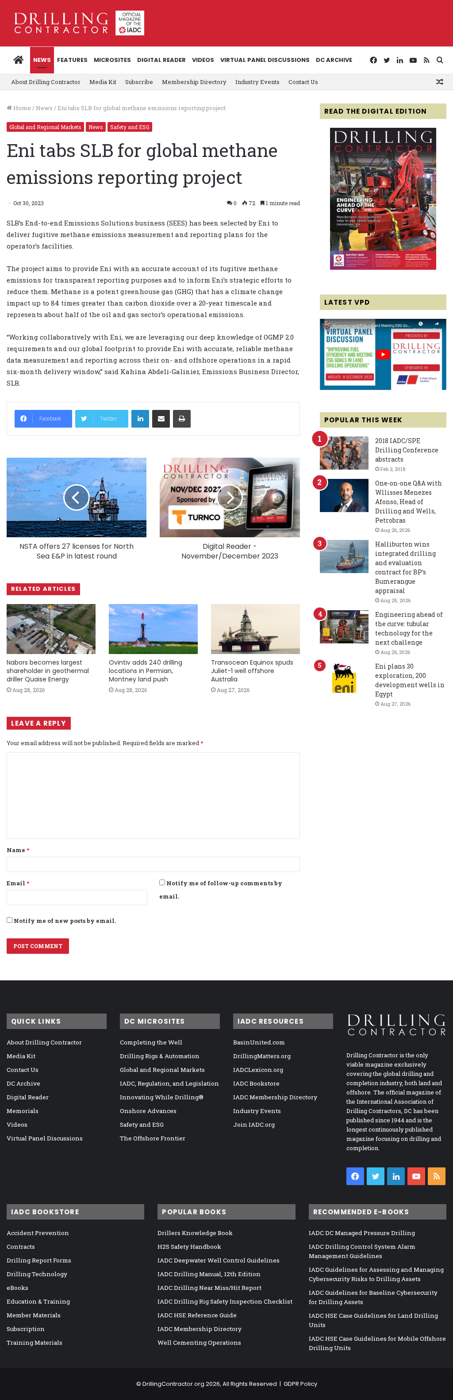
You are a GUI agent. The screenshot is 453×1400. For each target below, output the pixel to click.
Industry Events (257, 82)
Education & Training (38, 1301)
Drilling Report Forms (39, 1260)
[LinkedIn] (140, 419)
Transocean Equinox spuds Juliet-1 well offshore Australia (252, 671)
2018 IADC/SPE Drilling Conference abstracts (406, 449)
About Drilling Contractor (46, 82)
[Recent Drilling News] (383, 268)
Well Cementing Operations (199, 1342)
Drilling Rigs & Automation (160, 1056)
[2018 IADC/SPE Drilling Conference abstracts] (344, 453)
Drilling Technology (37, 1274)
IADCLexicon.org (258, 1070)
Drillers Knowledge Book (195, 1233)
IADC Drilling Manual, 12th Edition (209, 1274)
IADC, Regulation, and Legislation (169, 1083)
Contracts (21, 1247)
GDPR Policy (300, 1384)
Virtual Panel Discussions (265, 60)
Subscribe (139, 82)
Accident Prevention (38, 1233)
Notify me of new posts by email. (65, 921)
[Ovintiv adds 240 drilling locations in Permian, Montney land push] (153, 629)
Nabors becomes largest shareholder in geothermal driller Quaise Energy (48, 671)
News (42, 60)
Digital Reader (161, 60)
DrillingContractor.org (173, 1384)
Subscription (26, 1329)
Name (18, 850)
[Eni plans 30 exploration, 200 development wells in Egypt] (344, 678)
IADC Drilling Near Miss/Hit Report (209, 1288)
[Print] (182, 419)
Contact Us (303, 82)
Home (21, 108)
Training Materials (34, 1342)
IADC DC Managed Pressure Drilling (362, 1233)
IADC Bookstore (256, 1083)
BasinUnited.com (259, 1042)
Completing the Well (151, 1042)
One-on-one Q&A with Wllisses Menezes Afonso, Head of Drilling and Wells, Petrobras (408, 501)
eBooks (17, 1288)
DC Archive (334, 60)
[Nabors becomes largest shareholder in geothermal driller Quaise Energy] (51, 629)
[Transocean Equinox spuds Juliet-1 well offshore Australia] (255, 629)
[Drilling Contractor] (75, 23)
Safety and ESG (130, 126)
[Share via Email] (161, 419)
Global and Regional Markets (45, 126)
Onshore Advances (148, 1111)
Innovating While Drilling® (161, 1097)
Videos (203, 60)
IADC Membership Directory (275, 1097)
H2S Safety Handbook (189, 1247)
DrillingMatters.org (262, 1056)
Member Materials (34, 1315)
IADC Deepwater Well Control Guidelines (218, 1260)
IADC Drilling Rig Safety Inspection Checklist (224, 1301)
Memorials (22, 1111)
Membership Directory (194, 82)
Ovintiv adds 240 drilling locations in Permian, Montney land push (145, 671)
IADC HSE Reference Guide (197, 1315)
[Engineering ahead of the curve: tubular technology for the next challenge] (344, 626)
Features (72, 60)
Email (18, 883)
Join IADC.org (254, 1124)
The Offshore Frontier (152, 1138)
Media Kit (102, 82)
